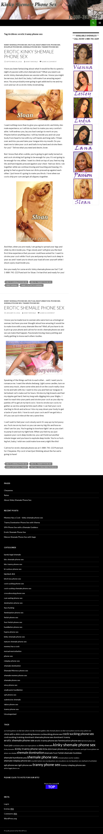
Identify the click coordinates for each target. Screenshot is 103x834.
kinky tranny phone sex (28, 748)
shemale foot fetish (54, 753)
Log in (6, 804)
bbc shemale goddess (39, 731)
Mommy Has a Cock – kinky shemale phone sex (23, 517)
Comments (10, 814)
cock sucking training (14, 737)
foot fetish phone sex (13, 622)
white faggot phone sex (11, 768)
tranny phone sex (49, 47)
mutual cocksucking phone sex (44, 467)
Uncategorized (10, 714)
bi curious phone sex (84, 731)
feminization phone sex (13, 612)
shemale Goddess (73, 753)
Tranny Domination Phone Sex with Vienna (22, 522)
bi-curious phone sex (12, 569)
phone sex (55, 45)
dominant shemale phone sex (39, 737)
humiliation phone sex (13, 627)
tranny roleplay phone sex (72, 765)
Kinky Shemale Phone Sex (18, 22)
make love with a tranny (16, 467)
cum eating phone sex (13, 598)
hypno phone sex (11, 632)
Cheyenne (8, 490)
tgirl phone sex (25, 765)
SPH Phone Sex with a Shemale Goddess (21, 527)
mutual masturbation (39, 45)
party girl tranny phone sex (90, 749)
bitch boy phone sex (12, 579)
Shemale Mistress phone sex (16, 670)
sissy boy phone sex (51, 761)
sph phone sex (10, 695)
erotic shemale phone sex (16, 282)
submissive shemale (12, 699)
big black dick (9, 574)
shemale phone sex (32, 47)
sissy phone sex (10, 685)
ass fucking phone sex (11, 731)
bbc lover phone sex (25, 731)
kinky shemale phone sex (15, 45)
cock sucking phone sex (14, 583)
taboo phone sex (11, 704)
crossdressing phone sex (14, 593)
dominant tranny (62, 737)
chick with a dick (12, 734)
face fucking (9, 608)
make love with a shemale (32, 285)
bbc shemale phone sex (14, 559)
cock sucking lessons (30, 734)
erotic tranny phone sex (41, 282)
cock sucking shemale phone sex (17, 588)
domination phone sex (13, 603)
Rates (6, 495)
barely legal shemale (12, 554)
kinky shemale (32, 62)
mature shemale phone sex (15, 641)
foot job (8, 745)
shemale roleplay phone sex (17, 760)
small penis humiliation (13, 690)
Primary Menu (100, 23)
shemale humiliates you (15, 757)
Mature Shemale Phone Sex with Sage (20, 537)
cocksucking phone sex (51, 734)
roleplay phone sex (13, 47)
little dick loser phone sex (55, 749)
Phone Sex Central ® (51, 783)
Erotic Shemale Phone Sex (34, 307)
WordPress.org (10, 818)
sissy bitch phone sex (38, 761)
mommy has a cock (11, 646)
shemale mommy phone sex (15, 675)
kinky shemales (9, 749)
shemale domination (12, 666)
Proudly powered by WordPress (15, 831)
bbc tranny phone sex (13, 564)
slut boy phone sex (75, 761)
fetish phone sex (11, 617)
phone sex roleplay (10, 753)
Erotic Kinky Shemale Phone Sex (29, 54)
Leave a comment (49, 62)
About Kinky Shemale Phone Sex (17, 500)
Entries (9, 809)
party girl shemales (74, 749)
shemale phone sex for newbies (68, 758)
